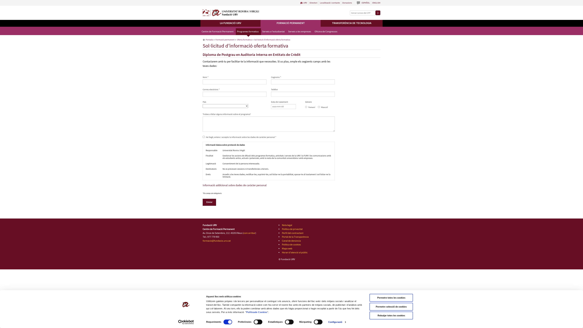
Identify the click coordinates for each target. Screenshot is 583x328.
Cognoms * (276, 77)
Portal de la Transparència (295, 237)
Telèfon (274, 90)
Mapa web (287, 248)
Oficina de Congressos (326, 31)
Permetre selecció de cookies (391, 306)
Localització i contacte (330, 3)
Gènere (308, 102)
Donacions (347, 3)
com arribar (249, 233)
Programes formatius (248, 31)
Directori (313, 3)
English (376, 3)
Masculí (324, 107)
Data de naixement (279, 102)
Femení (311, 107)
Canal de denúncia (291, 241)
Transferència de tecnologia (351, 23)
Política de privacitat (292, 229)
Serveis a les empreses (299, 31)
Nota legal (287, 225)
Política (250, 312)
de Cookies (261, 312)
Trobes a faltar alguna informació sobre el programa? (227, 114)
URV (305, 3)
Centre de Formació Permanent (218, 31)
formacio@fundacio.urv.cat (217, 241)
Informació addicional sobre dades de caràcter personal (235, 185)
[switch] (258, 321)
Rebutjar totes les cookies (391, 315)
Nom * (205, 77)
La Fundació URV (230, 23)
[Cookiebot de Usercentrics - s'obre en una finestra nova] (186, 322)
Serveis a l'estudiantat (273, 31)
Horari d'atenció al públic (295, 252)
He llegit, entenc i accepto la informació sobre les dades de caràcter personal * (240, 137)
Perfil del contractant (292, 233)
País (204, 102)
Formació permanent (291, 23)
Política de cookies (291, 244)
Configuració (335, 322)
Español (366, 3)
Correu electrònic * (211, 90)
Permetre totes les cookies (391, 297)
